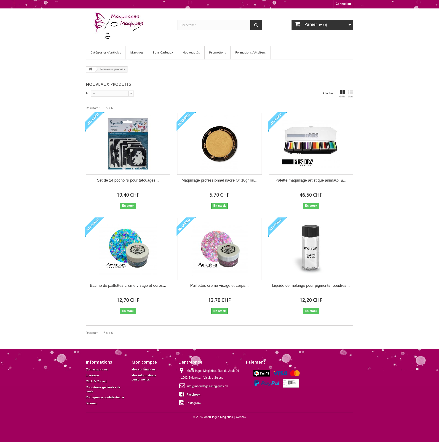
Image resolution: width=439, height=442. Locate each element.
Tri (87, 93)
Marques (136, 52)
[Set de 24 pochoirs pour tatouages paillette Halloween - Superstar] (128, 143)
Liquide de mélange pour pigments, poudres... (311, 285)
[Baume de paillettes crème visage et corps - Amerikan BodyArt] (128, 249)
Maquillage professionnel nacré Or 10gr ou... (219, 180)
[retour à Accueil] (90, 69)
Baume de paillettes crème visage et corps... (128, 285)
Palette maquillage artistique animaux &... (311, 180)
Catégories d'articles (106, 52)
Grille (342, 96)
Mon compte (144, 362)
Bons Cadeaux (163, 52)
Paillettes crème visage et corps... (219, 285)
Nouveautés (191, 52)
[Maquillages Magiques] (128, 26)
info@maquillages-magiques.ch (207, 386)
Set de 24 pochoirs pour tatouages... (128, 180)
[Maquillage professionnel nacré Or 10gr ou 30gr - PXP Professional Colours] (219, 143)
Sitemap (91, 403)
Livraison (92, 375)
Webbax (241, 417)
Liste (350, 96)
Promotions (217, 52)
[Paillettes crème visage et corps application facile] (219, 249)
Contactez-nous (97, 369)
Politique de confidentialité (105, 397)
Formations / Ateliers (250, 52)
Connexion (343, 3)
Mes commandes (143, 369)
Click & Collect (96, 381)
